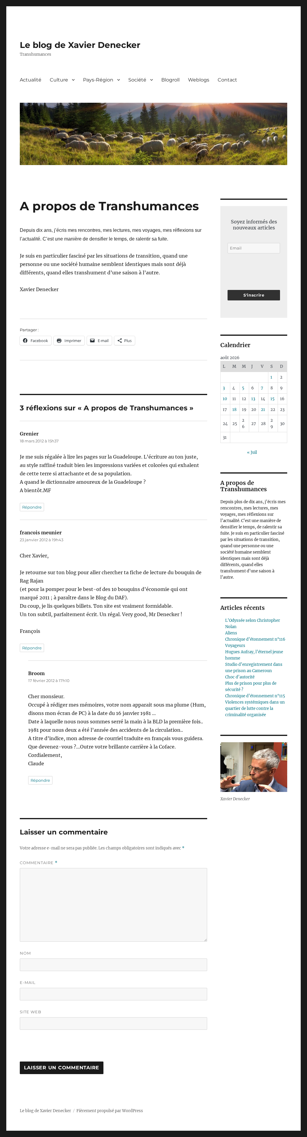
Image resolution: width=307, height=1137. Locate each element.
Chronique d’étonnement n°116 (255, 639)
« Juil (252, 452)
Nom (25, 953)
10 (225, 398)
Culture (59, 80)
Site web (30, 1011)
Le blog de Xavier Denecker (80, 45)
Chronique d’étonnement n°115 (255, 695)
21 (263, 409)
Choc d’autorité (240, 677)
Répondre (32, 507)
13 (253, 398)
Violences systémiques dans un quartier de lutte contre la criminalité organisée (255, 708)
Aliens (231, 633)
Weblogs (198, 80)
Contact (227, 80)
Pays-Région (98, 80)
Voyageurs (235, 645)
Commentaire (39, 862)
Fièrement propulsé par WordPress (109, 1110)
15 (272, 398)
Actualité (30, 80)
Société (137, 80)
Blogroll (170, 80)
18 (234, 409)
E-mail (28, 982)
